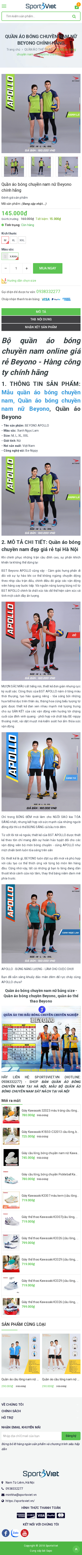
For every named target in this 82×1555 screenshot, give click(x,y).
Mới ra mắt (11, 1100)
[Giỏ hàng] (77, 7)
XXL (22, 240)
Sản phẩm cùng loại (23, 1324)
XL (13, 240)
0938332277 (48, 291)
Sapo (49, 1550)
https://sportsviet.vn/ (20, 1501)
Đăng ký (71, 1435)
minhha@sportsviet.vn (21, 1494)
